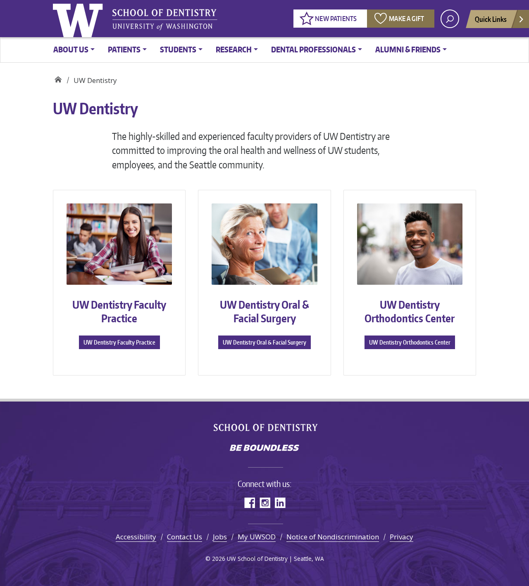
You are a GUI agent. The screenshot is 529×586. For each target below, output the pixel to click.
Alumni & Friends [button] (408, 49)
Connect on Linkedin (280, 502)
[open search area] (450, 18)
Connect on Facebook (249, 502)
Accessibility (136, 536)
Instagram (264, 502)
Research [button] (234, 49)
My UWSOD (257, 536)
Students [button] (178, 49)
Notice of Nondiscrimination (332, 536)
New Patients (336, 18)
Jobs (220, 536)
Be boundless (264, 449)
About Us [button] (70, 49)
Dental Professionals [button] (313, 49)
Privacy (401, 536)
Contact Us (184, 536)
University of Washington (80, 18)
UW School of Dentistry (164, 18)
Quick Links (491, 19)
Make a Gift (406, 18)
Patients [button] (124, 49)
